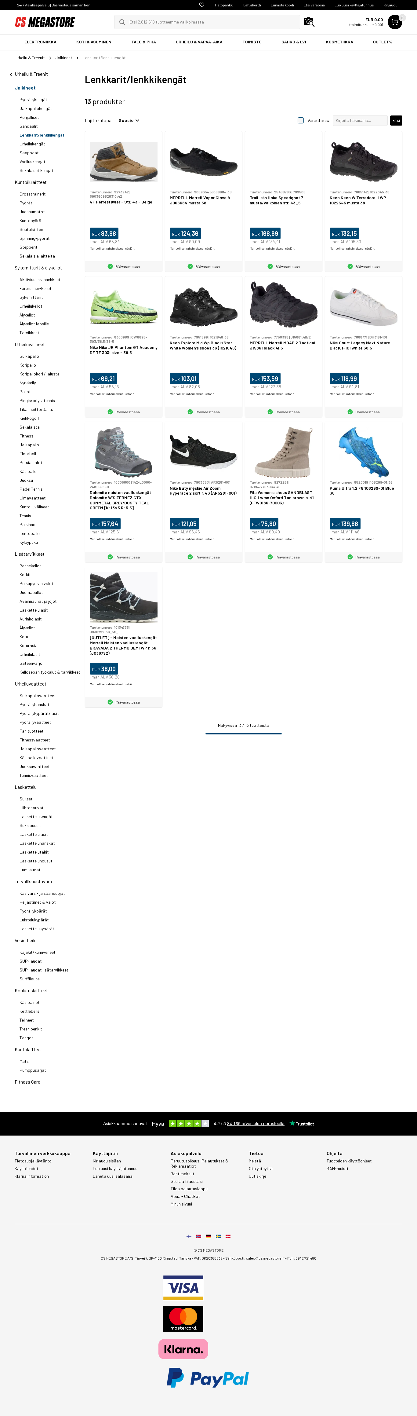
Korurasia (29, 645)
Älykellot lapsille (34, 323)
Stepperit (29, 247)
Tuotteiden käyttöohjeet (349, 1160)
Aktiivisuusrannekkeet (40, 279)
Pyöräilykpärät (33, 910)
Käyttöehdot (26, 1168)
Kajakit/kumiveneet (38, 952)
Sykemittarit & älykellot (38, 267)
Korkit (25, 574)
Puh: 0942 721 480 (301, 1258)
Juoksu (26, 480)
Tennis (25, 515)
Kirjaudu (390, 5)
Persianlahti (31, 462)
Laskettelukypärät (37, 928)
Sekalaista (30, 427)
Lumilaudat (30, 869)
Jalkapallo (29, 444)
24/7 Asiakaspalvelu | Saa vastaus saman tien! (54, 5)
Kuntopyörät (31, 220)
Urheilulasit (30, 654)
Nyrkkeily (28, 382)
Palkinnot (28, 524)
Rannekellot (30, 565)
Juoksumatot (32, 211)
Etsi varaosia (314, 5)
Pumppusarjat (33, 1070)
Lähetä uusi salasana (112, 1176)
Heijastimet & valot (38, 902)
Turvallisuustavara (33, 881)
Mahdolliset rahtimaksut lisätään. (112, 248)
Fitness (26, 435)
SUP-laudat (31, 961)
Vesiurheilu (26, 940)
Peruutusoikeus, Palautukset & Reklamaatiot (199, 1163)
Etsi (396, 120)
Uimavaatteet (33, 497)
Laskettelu (26, 787)
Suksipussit (30, 825)
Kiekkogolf (29, 418)
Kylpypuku (29, 542)
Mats (24, 1061)
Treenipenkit (31, 1028)
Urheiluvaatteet (30, 683)
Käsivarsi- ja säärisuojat (42, 893)
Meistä (255, 1160)
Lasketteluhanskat (37, 843)
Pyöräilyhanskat (34, 704)
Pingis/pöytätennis (37, 400)
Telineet (27, 1020)
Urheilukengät (32, 143)
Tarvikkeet (29, 332)
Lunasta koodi (282, 5)
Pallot (25, 391)
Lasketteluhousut (36, 860)
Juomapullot (31, 592)
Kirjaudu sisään (107, 1160)
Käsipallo (28, 471)
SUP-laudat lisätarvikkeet (44, 969)
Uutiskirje (257, 1176)
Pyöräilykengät (33, 99)
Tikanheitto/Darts (36, 409)
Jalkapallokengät (36, 108)
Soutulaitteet (32, 229)
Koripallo (28, 365)
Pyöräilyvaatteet (35, 722)
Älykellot (27, 314)
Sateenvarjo (31, 663)
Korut (25, 636)
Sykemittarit (31, 297)
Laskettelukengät (36, 816)
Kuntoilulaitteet (31, 182)
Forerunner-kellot (36, 288)
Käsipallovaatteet (36, 757)
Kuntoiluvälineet (34, 506)
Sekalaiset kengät (36, 170)
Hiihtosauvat (32, 807)
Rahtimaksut (182, 1173)
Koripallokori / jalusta (40, 373)
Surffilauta (30, 978)
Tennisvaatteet (34, 775)
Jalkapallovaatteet (38, 748)
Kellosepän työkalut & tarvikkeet (50, 672)
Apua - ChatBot (185, 1196)
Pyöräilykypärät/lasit (39, 713)
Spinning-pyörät (35, 238)
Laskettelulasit (34, 610)
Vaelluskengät (32, 161)
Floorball (28, 453)
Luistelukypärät (34, 919)
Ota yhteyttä (261, 1168)
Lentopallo (30, 533)
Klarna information (32, 1176)
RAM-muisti (337, 1168)
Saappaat (29, 152)
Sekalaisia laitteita (37, 255)
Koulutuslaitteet (31, 990)
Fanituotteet (32, 731)
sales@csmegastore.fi (265, 1258)
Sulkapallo (29, 356)
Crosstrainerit (33, 193)
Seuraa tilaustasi (187, 1181)
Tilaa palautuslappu (189, 1188)
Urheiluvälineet (30, 344)
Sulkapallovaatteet (38, 695)
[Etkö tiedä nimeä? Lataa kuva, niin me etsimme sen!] (309, 22)
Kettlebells (29, 1011)
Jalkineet (25, 87)
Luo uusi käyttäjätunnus (354, 5)
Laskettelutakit (34, 851)
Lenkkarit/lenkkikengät (42, 134)
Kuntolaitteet (28, 1049)
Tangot (26, 1037)
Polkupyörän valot (36, 583)
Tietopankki (224, 5)
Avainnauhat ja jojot (38, 601)
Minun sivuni (181, 1204)
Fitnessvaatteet (35, 739)
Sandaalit (29, 126)
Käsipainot (30, 1002)
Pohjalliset (29, 117)
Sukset (26, 798)
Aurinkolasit (31, 618)
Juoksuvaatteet (35, 766)
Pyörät (26, 202)
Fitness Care (27, 1082)
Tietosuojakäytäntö (33, 1160)
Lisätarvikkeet (30, 554)
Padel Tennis (31, 489)
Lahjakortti (252, 5)
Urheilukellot (31, 306)
